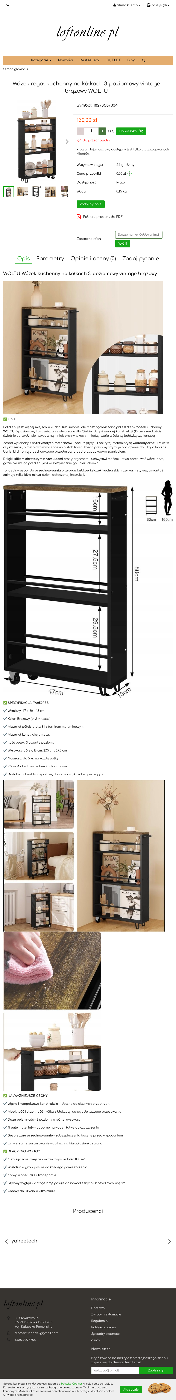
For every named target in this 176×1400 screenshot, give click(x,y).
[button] (158, 5)
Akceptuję (131, 1389)
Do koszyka (128, 131)
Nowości (65, 60)
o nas (95, 1340)
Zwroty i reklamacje (106, 1314)
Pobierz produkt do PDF (103, 217)
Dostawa (98, 1308)
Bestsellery (89, 60)
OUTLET (113, 60)
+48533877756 (25, 1340)
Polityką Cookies (71, 1383)
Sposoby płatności (105, 1333)
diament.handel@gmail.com (36, 1333)
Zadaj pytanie (91, 204)
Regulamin (99, 1321)
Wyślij (122, 243)
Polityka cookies (103, 1327)
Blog (131, 60)
